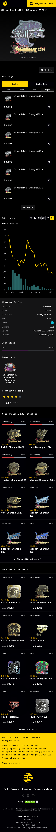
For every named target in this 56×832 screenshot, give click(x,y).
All (52, 218)
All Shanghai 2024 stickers (26, 559)
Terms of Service (20, 789)
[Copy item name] (46, 10)
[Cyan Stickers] (52, 322)
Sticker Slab (41, 84)
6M (43, 218)
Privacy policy (43, 789)
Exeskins (14, 223)
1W (31, 218)
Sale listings (7, 76)
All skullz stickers (26, 729)
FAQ (6, 789)
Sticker (15, 84)
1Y (48, 218)
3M (39, 218)
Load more (28, 207)
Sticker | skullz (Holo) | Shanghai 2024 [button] (22, 10)
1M (35, 218)
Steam (5, 223)
